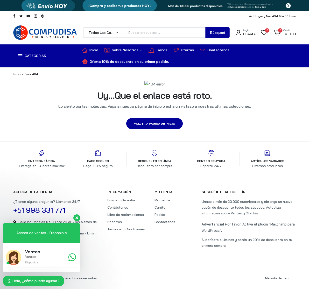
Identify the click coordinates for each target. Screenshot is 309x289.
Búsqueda (217, 34)
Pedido (159, 214)
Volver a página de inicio (154, 123)
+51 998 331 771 (39, 210)
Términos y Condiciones (126, 229)
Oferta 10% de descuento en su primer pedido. (129, 61)
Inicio (93, 50)
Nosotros (114, 222)
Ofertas (187, 50)
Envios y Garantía (121, 200)
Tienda (161, 50)
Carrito (159, 207)
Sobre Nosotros (125, 50)
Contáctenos (218, 50)
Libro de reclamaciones (125, 214)
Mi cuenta (162, 200)
